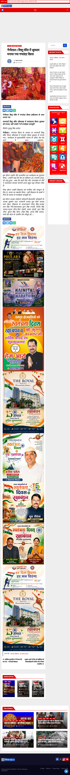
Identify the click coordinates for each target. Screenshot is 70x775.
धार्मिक (6, 681)
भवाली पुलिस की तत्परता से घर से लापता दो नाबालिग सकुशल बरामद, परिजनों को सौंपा (58, 98)
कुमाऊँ (13, 45)
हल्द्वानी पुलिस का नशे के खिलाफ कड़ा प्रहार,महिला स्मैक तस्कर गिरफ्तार (58, 65)
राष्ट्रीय (9, 681)
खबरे (16, 45)
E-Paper (42, 768)
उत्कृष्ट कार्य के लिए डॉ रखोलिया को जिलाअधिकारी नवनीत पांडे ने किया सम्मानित (34, 661)
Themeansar (4, 770)
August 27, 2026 (44, 726)
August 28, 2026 (10, 726)
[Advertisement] (35, 25)
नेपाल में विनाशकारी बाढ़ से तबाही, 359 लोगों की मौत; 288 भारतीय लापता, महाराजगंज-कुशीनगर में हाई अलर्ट (51, 741)
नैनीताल (20, 45)
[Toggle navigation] (35, 10)
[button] (67, 10)
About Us (48, 768)
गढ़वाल (17, 720)
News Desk (19, 60)
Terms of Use (64, 768)
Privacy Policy (56, 768)
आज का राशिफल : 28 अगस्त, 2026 (17, 723)
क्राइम (47, 718)
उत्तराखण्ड (9, 45)
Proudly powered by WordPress (9, 769)
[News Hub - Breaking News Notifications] (66, 771)
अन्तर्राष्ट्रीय (40, 737)
